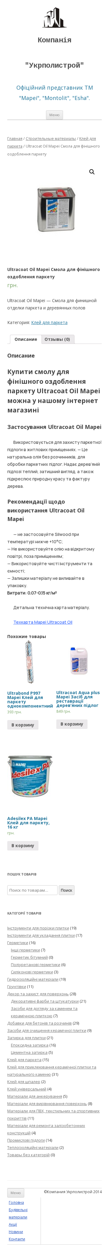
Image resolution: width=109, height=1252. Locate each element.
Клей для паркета (49, 322)
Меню (54, 114)
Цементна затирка (29, 1052)
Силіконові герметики (32, 972)
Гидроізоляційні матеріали (32, 979)
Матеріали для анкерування (34, 1096)
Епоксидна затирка (29, 1045)
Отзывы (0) (57, 339)
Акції (13, 1224)
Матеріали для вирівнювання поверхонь (47, 1103)
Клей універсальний (26, 1089)
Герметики (17, 942)
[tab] (26, 339)
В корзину (23, 725)
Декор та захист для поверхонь (38, 994)
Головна (16, 1202)
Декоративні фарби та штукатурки (45, 1001)
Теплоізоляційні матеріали (32, 1147)
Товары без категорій (28, 1154)
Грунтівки (16, 986)
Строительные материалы (51, 138)
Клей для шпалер (23, 1081)
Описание (26, 339)
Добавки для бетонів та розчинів (39, 1023)
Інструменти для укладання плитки (41, 935)
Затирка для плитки (26, 1037)
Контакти (17, 1239)
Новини (16, 1231)
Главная (14, 138)
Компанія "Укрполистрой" (54, 53)
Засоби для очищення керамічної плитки (46, 1030)
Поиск (66, 890)
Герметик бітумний (29, 957)
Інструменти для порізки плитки (38, 928)
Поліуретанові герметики (35, 964)
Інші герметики (25, 950)
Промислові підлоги (26, 1140)
